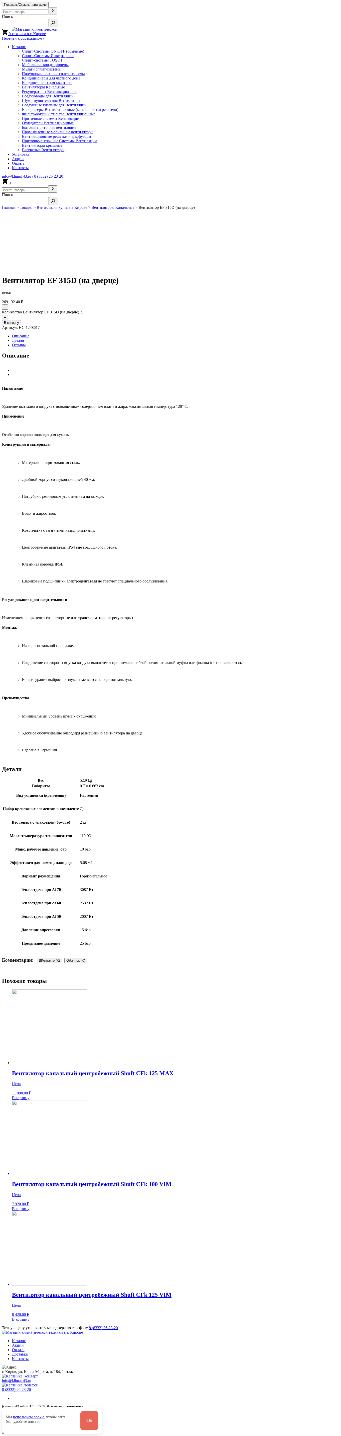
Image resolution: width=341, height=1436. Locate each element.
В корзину (11, 323)
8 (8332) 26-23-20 (48, 176)
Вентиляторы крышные (42, 145)
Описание (20, 336)
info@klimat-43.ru (16, 176)
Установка (20, 154)
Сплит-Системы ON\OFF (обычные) (53, 51)
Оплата (18, 163)
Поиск (7, 16)
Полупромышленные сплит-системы (53, 74)
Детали (18, 340)
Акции (18, 159)
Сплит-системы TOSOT (42, 60)
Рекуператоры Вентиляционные (49, 91)
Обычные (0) (75, 960)
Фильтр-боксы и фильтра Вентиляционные (58, 114)
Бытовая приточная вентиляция (49, 127)
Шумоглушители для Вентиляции (51, 100)
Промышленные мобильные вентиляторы (57, 132)
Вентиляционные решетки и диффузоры (56, 136)
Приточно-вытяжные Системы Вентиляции (59, 141)
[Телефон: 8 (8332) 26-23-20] (20, 1385)
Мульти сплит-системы (41, 69)
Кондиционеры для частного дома (51, 78)
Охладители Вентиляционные (48, 123)
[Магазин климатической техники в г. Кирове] (42, 34)
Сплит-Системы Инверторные (48, 56)
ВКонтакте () (49, 960)
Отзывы (19, 345)
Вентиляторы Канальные (43, 87)
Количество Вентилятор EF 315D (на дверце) (40, 312)
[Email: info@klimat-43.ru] (20, 1376)
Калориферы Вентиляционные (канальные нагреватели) (70, 109)
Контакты (20, 168)
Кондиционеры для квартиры (47, 82)
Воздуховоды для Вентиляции (48, 96)
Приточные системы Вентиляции (50, 118)
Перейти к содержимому (23, 38)
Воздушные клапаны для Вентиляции (54, 105)
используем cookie (28, 1417)
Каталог (19, 47)
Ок (89, 1420)
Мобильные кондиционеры (45, 65)
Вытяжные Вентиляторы (43, 150)
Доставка (20, 1354)
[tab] (175, 336)
